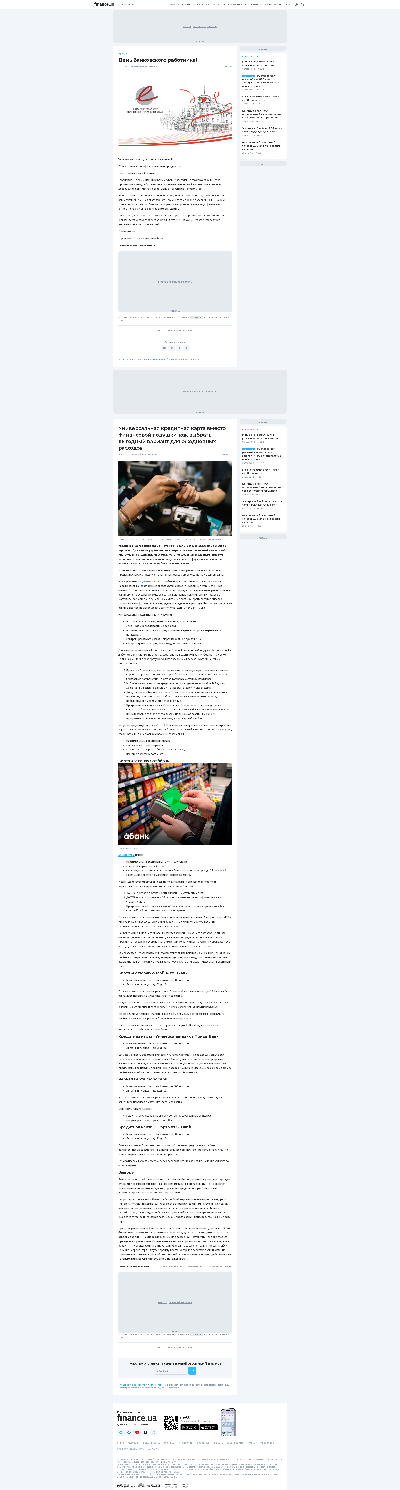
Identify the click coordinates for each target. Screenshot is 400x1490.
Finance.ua (123, 359)
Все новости (138, 359)
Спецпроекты (235, 1443)
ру (290, 4)
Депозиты (256, 4)
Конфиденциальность (130, 1449)
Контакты (154, 1449)
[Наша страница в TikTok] (145, 1432)
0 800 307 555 (127, 4)
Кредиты (198, 4)
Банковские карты (217, 4)
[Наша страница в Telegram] (121, 1432)
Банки (268, 4)
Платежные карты (194, 1266)
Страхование (239, 4)
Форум (278, 4)
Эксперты (203, 1443)
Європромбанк (146, 245)
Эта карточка (126, 855)
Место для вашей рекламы (200, 26)
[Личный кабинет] (296, 4)
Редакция (134, 1443)
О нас (120, 1443)
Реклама (218, 1443)
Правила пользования (260, 1443)
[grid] (200, 881)
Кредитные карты (171, 1266)
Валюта (186, 4)
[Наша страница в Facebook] (129, 1432)
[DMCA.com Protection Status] (123, 1488)
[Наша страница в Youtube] (137, 1432)
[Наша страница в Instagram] (153, 1432)
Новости (174, 4)
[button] (192, 1371)
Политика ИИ (185, 1443)
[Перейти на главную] (104, 4)
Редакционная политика (158, 1443)
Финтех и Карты (148, 454)
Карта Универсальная (219, 1266)
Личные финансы (148, 66)
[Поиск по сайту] (302, 4)
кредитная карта (148, 581)
